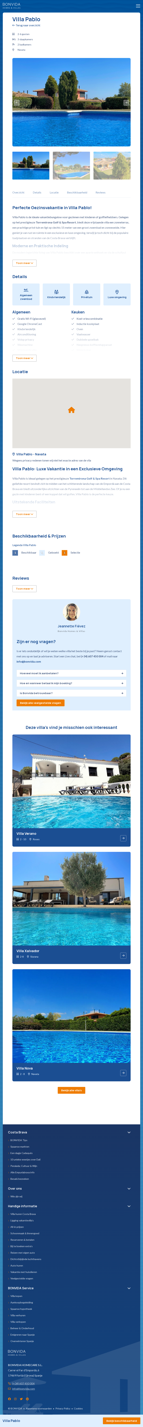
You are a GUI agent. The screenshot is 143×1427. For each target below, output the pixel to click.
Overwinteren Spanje (22, 1341)
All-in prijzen (17, 1226)
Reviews (101, 192)
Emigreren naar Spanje (22, 1334)
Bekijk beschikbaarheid (121, 1421)
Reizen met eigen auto (22, 1252)
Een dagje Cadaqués (21, 1153)
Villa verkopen (18, 1321)
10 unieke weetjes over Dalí (25, 1159)
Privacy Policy (62, 1408)
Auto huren (16, 1265)
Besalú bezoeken (19, 1178)
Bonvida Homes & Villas (11, 5)
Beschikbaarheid (77, 192)
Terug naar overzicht (27, 25)
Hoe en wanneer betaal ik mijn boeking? (46, 683)
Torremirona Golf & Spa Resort (89, 478)
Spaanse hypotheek (21, 1308)
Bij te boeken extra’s (21, 1246)
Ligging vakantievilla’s (22, 1220)
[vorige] (16, 103)
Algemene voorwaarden (39, 1408)
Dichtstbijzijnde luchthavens (25, 1259)
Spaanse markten (19, 1146)
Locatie (54, 192)
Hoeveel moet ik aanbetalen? (39, 673)
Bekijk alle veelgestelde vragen (40, 703)
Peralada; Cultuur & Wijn (23, 1165)
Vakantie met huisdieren (23, 1271)
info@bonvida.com (29, 661)
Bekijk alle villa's (71, 1090)
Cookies (78, 1408)
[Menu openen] (136, 6)
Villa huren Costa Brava (23, 1213)
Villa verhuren (17, 1315)
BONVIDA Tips (18, 1140)
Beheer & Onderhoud (22, 1328)
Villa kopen (16, 1295)
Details (37, 192)
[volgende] (126, 103)
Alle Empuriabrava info (22, 1172)
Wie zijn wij (16, 1196)
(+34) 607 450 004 (23, 1383)
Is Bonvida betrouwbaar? (36, 693)
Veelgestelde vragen (21, 1278)
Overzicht (18, 192)
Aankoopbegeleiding (21, 1302)
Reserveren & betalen (22, 1239)
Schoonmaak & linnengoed (24, 1233)
